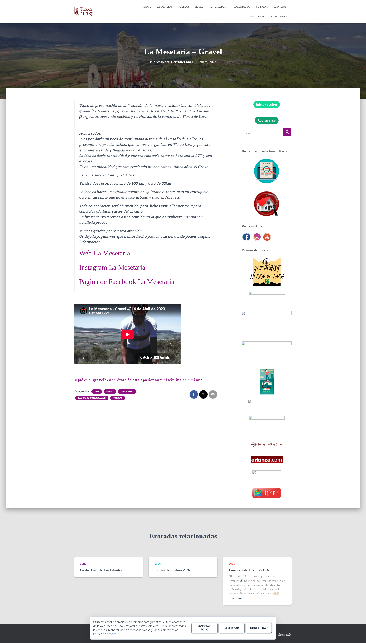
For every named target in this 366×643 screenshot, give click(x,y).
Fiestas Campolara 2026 (172, 570)
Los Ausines (127, 391)
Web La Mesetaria (104, 253)
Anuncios (255, 16)
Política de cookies (104, 634)
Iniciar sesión (279, 16)
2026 (83, 563)
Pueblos (183, 6)
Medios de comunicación (92, 398)
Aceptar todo (204, 628)
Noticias (262, 6)
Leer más (236, 598)
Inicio (147, 6)
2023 (96, 391)
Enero (109, 391)
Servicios (280, 6)
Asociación (165, 6)
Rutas (199, 6)
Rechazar (231, 627)
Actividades (217, 6)
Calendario (242, 6)
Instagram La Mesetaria (112, 267)
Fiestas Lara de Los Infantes (101, 570)
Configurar (259, 627)
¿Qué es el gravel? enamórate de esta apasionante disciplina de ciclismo (138, 380)
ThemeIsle (284, 634)
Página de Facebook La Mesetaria (126, 282)
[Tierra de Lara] (84, 11)
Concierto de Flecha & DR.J (250, 570)
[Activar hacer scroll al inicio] (358, 635)
